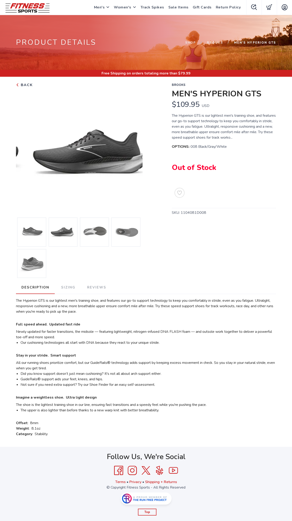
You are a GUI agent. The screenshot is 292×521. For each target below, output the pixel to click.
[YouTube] (173, 470)
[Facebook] (118, 470)
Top (147, 512)
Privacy (135, 481)
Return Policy (228, 7)
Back (26, 84)
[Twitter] (146, 470)
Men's (99, 7)
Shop (190, 43)
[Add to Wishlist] (180, 193)
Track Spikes (152, 7)
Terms (120, 481)
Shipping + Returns (161, 481)
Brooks (215, 43)
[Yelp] (160, 470)
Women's (122, 7)
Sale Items (178, 7)
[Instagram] (132, 470)
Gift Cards (202, 7)
